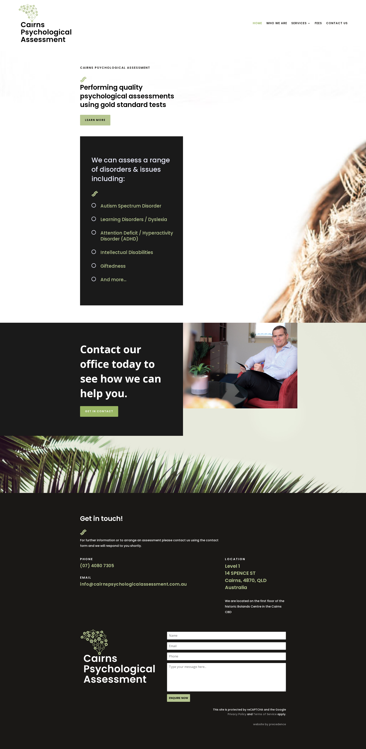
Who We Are (276, 23)
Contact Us (337, 23)
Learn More (95, 120)
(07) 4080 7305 (97, 566)
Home (257, 23)
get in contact (99, 411)
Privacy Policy (237, 714)
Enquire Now (178, 698)
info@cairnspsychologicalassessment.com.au (133, 584)
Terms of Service (265, 714)
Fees (318, 23)
